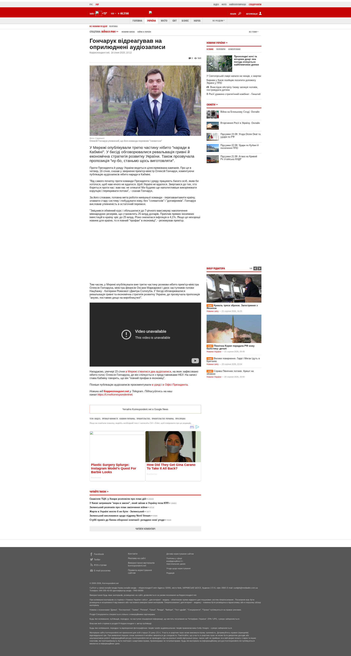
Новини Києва (128, 31)
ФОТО (224, 4)
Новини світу (213, 311)
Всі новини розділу (98, 26)
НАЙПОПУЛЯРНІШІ (237, 4)
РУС (91, 4)
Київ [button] (92, 13)
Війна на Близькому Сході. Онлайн (239, 111)
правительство (143, 418)
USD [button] (113, 13)
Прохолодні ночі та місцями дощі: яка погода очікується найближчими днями (246, 60)
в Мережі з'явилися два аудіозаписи (148, 371)
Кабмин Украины (127, 418)
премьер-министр (110, 418)
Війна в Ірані (126, 31)
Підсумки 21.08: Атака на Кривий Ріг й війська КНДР (238, 158)
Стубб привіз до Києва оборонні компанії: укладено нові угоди (130, 520)
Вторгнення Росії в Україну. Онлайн (240, 123)
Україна (151, 20)
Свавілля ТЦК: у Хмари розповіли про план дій (122, 498)
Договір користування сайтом (180, 554)
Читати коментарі (145, 528)
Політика (113, 26)
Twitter (97, 559)
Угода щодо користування (178, 568)
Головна (137, 20)
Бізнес (185, 20)
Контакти (132, 554)
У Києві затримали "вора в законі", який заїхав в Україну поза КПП (133, 503)
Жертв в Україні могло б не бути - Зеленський (120, 511)
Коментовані (234, 49)
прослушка (180, 418)
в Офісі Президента (175, 384)
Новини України (216, 42)
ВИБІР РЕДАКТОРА (216, 268)
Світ (174, 20)
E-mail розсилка (102, 570)
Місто (164, 20)
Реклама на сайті (137, 558)
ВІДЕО (216, 4)
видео (97, 418)
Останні (210, 49)
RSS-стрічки (100, 565)
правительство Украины (163, 418)
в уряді (156, 384)
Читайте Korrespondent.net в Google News (145, 409)
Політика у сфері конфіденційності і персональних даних (176, 561)
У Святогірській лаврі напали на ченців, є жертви (234, 76)
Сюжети (211, 104)
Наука (197, 20)
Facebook (99, 554)
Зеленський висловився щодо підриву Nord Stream (123, 515)
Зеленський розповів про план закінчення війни (122, 507)
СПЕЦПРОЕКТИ (255, 4)
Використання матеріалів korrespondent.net (141, 564)
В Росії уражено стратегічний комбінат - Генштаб (234, 94)
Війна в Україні (144, 31)
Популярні (220, 49)
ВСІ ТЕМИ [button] (253, 31)
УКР (97, 4)
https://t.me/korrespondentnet (114, 394)
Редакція (170, 573)
